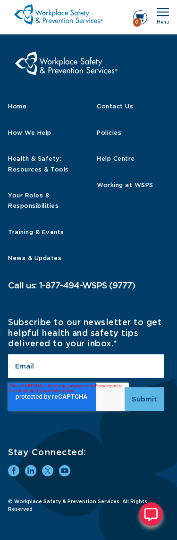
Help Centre (116, 158)
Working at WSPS (125, 184)
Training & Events (36, 232)
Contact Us (115, 106)
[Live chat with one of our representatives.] (151, 514)
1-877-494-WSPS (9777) (87, 285)
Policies (109, 132)
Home (17, 106)
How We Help (29, 132)
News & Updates (34, 258)
